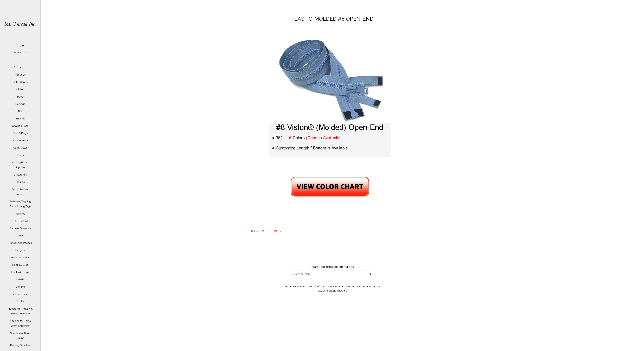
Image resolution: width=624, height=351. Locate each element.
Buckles (20, 118)
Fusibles (20, 213)
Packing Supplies (20, 345)
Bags (20, 96)
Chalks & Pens (20, 125)
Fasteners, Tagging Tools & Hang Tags (20, 204)
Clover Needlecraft (20, 140)
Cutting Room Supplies (20, 165)
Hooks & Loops (20, 272)
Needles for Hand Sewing (20, 335)
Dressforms (20, 174)
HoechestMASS (20, 257)
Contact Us (20, 67)
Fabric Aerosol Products (20, 192)
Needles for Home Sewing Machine (20, 323)
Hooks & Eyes (20, 264)
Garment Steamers (20, 228)
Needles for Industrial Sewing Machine (20, 311)
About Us (20, 74)
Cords (20, 155)
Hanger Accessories (20, 242)
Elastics (20, 182)
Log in (20, 45)
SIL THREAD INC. (340, 291)
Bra (20, 111)
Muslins (20, 301)
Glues (20, 235)
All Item (20, 89)
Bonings (20, 104)
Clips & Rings (20, 133)
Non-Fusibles (20, 221)
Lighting (20, 286)
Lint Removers (20, 294)
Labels (20, 279)
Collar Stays (20, 147)
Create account (20, 52)
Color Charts (20, 82)
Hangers (20, 250)
